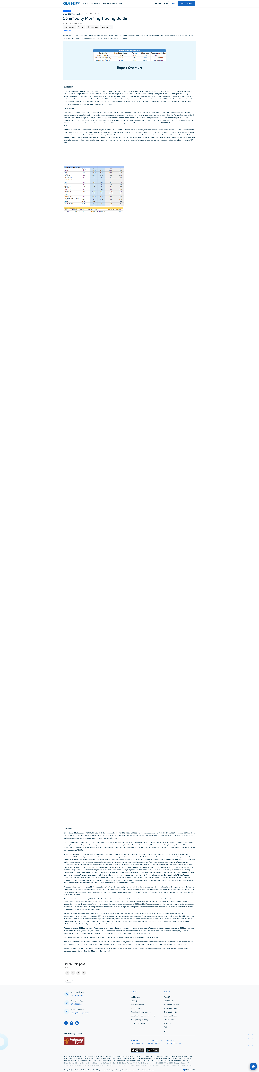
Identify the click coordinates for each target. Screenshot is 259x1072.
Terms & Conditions (154, 1040)
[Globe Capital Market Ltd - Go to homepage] (71, 3)
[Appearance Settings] (253, 1067)
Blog (166, 1031)
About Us (167, 997)
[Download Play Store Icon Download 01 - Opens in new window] (152, 1050)
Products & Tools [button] (109, 3)
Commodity (67, 11)
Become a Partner (161, 3)
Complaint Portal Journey (141, 1012)
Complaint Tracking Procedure (143, 1016)
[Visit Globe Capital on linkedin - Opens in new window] (77, 1023)
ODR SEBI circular (174, 1043)
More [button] (120, 3)
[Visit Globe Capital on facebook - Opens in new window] (66, 1023)
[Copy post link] (84, 973)
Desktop (134, 1001)
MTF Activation (137, 1008)
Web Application (137, 1005)
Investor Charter (170, 1012)
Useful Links (169, 1019)
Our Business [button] (95, 3)
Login (173, 3)
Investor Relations (171, 1005)
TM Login (167, 1023)
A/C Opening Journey (139, 1019)
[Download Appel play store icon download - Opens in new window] (137, 1050)
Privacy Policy (136, 1040)
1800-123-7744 (77, 995)
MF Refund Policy (155, 1043)
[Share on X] (78, 973)
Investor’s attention (172, 1008)
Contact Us (168, 1001)
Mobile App (135, 997)
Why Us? (86, 3)
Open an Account (187, 3)
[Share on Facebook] (73, 973)
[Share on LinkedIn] (67, 973)
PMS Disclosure (137, 1043)
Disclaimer (170, 1040)
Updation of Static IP (139, 1023)
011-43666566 (76, 1004)
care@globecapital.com (80, 1013)
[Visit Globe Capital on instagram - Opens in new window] (71, 1023)
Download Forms (170, 1016)
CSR (166, 1027)
